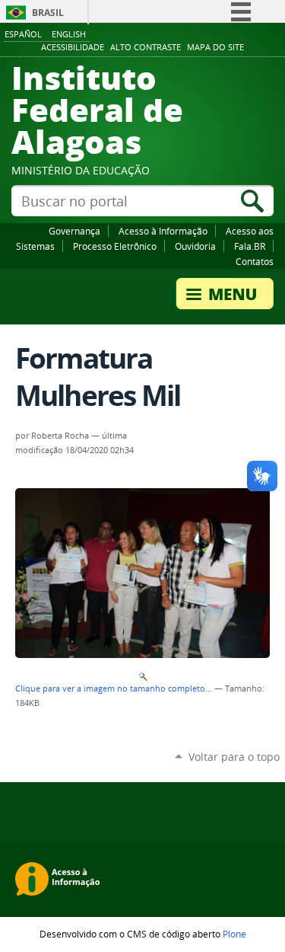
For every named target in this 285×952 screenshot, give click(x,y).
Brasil (48, 12)
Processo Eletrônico (115, 246)
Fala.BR (249, 246)
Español (23, 34)
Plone (234, 934)
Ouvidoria (195, 246)
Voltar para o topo (234, 756)
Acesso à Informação (163, 231)
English (69, 34)
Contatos (255, 261)
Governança (74, 231)
